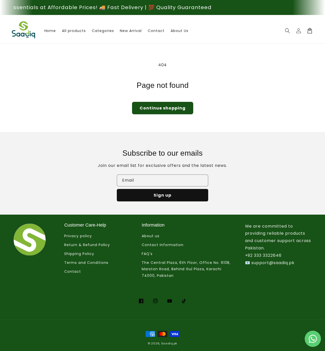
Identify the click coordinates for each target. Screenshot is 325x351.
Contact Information (162, 244)
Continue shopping (163, 108)
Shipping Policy (79, 253)
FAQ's (147, 253)
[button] (287, 30)
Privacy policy (78, 235)
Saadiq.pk (169, 343)
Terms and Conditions (86, 262)
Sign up (162, 195)
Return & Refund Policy (87, 244)
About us (150, 235)
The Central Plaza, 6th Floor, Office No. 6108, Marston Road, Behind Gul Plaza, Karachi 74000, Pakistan (186, 269)
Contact (72, 271)
